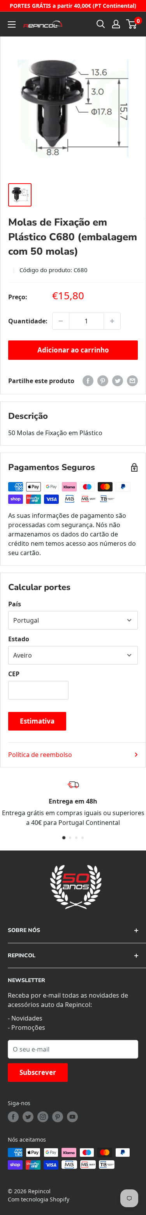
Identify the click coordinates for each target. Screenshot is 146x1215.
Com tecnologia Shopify (38, 1199)
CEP (13, 674)
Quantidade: (27, 321)
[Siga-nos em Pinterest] (57, 1116)
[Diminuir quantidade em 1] (61, 321)
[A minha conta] (116, 24)
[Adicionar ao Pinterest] (102, 380)
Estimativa (37, 721)
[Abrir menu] (12, 24)
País (14, 604)
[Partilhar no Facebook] (88, 380)
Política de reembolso (40, 754)
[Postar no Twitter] (117, 380)
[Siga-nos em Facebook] (13, 1116)
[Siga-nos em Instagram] (42, 1116)
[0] (132, 24)
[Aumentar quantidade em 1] (112, 321)
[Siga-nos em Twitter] (28, 1116)
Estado (18, 639)
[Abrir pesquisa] (101, 24)
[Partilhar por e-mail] (132, 380)
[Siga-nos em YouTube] (72, 1116)
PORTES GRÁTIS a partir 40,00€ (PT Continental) (73, 5)
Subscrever (37, 1072)
